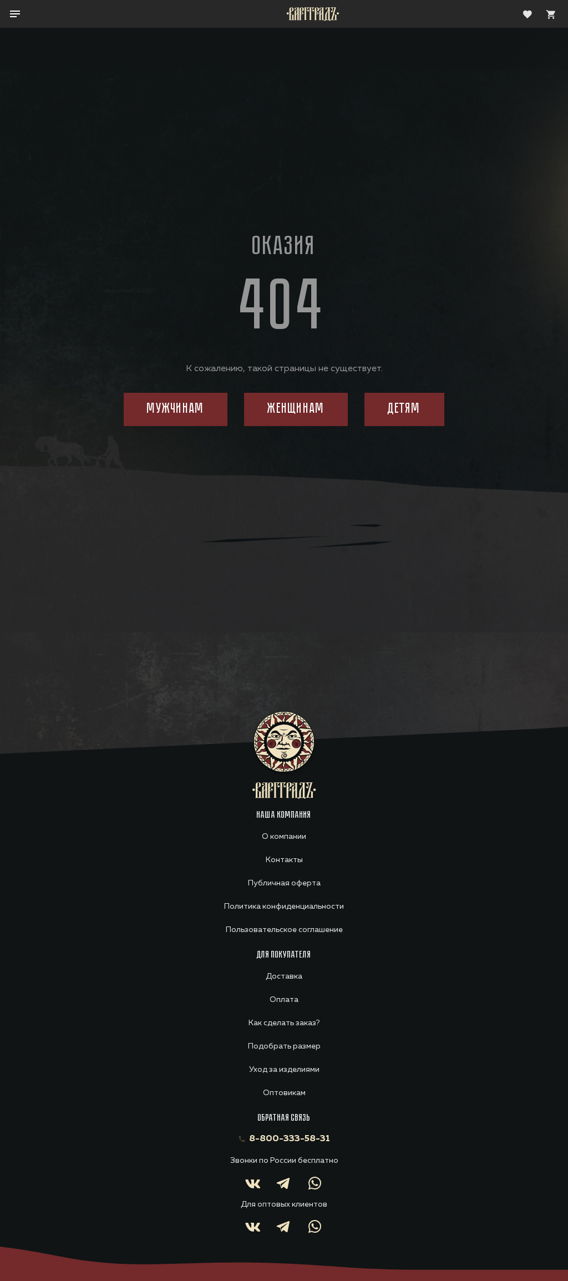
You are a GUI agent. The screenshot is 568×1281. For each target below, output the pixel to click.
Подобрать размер (284, 1046)
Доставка (284, 976)
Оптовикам (284, 1093)
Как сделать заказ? (284, 1023)
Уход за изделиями (284, 1070)
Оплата (284, 1000)
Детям (404, 409)
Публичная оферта (284, 883)
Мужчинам (175, 409)
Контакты (284, 860)
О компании (284, 837)
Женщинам (295, 409)
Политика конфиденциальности (284, 906)
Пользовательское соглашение (284, 930)
